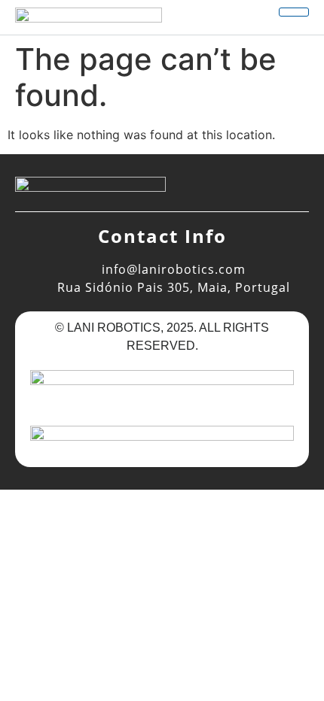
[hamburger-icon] (294, 12)
